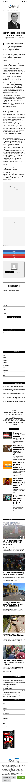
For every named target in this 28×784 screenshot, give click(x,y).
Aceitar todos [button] (21, 777)
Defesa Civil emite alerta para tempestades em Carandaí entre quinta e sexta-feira (19, 465)
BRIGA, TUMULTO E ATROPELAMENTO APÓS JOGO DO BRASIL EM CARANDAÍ (13, 573)
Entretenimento (6, 365)
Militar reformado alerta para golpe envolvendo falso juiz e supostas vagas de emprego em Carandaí (14, 398)
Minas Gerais (5, 370)
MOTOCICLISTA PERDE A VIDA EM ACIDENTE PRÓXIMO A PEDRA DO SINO (13, 635)
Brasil (4, 355)
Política (4, 372)
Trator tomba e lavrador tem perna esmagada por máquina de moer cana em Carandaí (13, 662)
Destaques (11, 38)
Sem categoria (6, 378)
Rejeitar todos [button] (6, 780)
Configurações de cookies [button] (9, 777)
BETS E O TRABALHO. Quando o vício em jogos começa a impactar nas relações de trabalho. (14, 402)
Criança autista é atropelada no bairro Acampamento (13, 386)
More (21, 550)
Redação (20, 38)
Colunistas (5, 360)
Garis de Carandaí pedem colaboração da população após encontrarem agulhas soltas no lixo (14, 389)
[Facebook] (23, 1)
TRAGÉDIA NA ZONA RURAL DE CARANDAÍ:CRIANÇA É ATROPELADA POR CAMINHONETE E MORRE (13, 604)
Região (4, 375)
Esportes (4, 367)
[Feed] (24, 1)
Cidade (7, 38)
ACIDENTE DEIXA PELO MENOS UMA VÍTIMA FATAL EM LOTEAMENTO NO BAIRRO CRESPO (12, 542)
